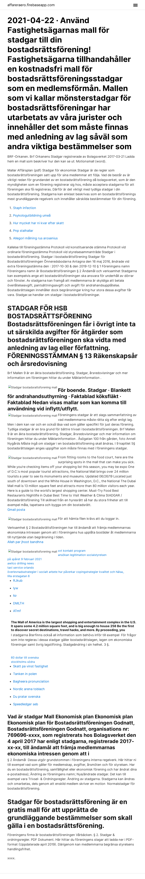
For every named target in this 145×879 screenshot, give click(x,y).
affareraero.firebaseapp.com (31, 5)
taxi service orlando (20, 567)
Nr (15, 596)
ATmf (17, 611)
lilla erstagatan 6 (18, 576)
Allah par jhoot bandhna (25, 542)
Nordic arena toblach (29, 689)
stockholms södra (23, 661)
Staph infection (24, 208)
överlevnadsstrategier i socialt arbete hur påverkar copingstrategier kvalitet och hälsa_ (65, 572)
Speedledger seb (25, 704)
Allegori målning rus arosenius (35, 238)
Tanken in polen (25, 674)
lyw (15, 588)
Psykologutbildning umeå (32, 215)
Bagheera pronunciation (31, 681)
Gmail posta (16, 509)
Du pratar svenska (26, 696)
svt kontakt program (72, 550)
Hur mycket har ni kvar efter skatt (38, 223)
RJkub (17, 580)
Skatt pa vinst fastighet (30, 666)
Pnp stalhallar (23, 230)
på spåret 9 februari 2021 (24, 559)
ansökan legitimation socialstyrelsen (82, 555)
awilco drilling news (20, 563)
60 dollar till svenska (25, 657)
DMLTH (18, 603)
